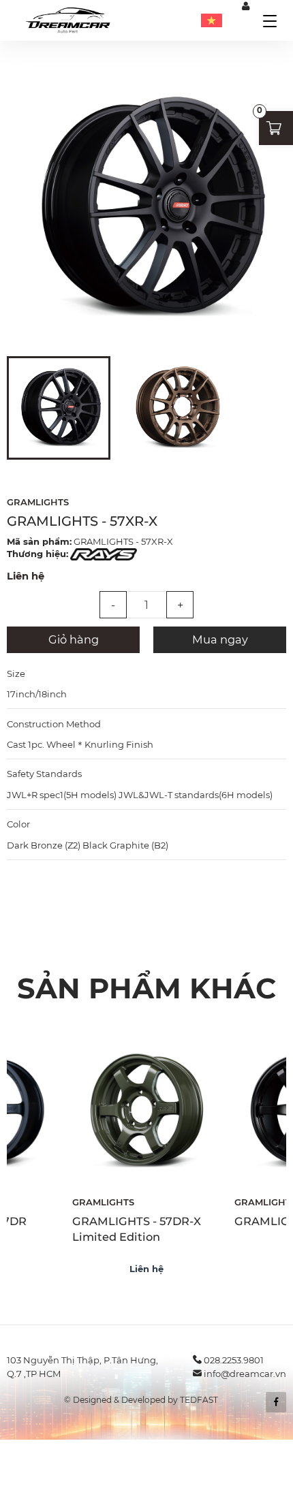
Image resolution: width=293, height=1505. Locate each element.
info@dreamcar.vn (245, 1373)
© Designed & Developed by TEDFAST (141, 1400)
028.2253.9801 (234, 1359)
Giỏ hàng (73, 639)
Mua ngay (220, 639)
